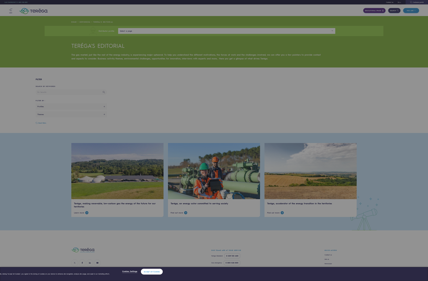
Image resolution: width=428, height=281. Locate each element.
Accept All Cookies (152, 272)
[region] (214, 274)
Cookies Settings (129, 271)
